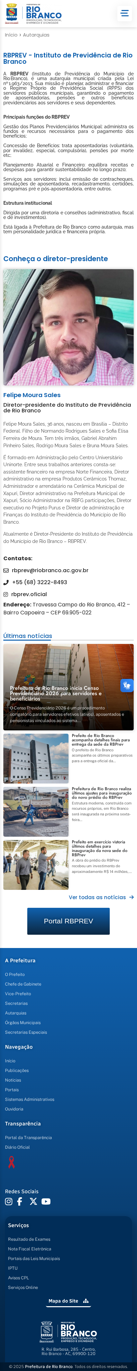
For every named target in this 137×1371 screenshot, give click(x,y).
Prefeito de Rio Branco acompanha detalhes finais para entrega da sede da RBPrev (101, 739)
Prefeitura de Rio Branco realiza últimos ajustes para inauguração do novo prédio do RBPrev (102, 793)
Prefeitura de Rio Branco (48, 1366)
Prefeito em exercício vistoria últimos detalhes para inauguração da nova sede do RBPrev (99, 848)
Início (11, 35)
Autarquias (36, 35)
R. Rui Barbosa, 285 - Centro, (69, 1351)
